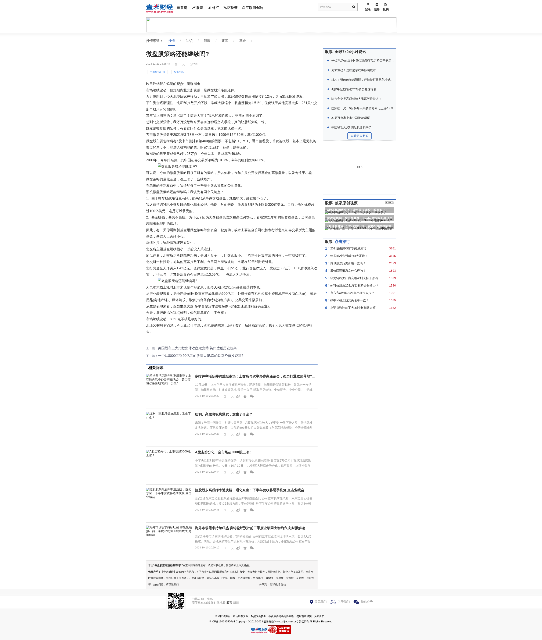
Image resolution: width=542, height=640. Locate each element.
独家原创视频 (346, 203)
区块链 (232, 8)
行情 (171, 41)
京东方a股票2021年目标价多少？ (352, 293)
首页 (183, 8)
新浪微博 (275, 584)
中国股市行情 (157, 72)
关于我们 (344, 601)
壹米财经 (269, 621)
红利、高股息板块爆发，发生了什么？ (224, 414)
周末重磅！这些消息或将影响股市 (353, 70)
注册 (377, 9)
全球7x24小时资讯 (350, 52)
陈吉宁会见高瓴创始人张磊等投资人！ (356, 98)
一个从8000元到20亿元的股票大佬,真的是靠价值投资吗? (200, 356)
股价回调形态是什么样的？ (348, 270)
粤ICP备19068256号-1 (222, 621)
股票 (199, 8)
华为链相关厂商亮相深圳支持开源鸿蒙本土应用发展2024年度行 (372, 278)
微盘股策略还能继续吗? (168, 565)
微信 (283, 584)
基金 (242, 41)
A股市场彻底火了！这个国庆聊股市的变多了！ (357, 210)
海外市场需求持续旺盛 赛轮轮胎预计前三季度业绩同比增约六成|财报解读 (250, 528)
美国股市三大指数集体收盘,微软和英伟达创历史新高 (197, 348)
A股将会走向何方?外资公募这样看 (353, 89)
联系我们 (321, 601)
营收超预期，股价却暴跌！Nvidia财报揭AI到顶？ (359, 218)
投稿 (386, 9)
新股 (207, 41)
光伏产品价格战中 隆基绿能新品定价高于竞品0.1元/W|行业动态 (373, 60)
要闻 (224, 41)
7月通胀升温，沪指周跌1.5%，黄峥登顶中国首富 (359, 226)
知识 (189, 41)
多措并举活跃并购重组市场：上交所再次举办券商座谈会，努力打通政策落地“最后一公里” (262, 376)
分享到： (264, 584)
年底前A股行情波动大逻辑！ (349, 255)
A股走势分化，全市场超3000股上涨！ (224, 452)
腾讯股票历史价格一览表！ (348, 263)
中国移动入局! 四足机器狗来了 (351, 127)
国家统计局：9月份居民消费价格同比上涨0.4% (362, 108)
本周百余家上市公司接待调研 (350, 118)
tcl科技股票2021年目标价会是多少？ (354, 285)
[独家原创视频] (389, 203)
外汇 (215, 8)
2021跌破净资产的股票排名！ (350, 248)
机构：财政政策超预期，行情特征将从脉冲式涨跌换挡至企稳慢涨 (374, 79)
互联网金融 (254, 8)
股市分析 (179, 72)
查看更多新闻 (359, 136)
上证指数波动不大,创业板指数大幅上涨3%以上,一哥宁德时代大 (371, 307)
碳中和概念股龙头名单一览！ (349, 300)
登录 (368, 9)
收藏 (195, 64)
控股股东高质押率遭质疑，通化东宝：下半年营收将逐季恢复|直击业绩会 (249, 490)
